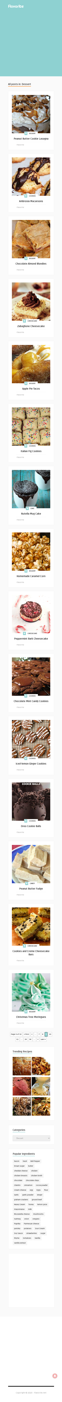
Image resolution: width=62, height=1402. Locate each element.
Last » (43, 1039)
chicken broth (36, 1176)
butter (30, 1166)
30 (30, 1039)
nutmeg (17, 1219)
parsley (17, 1228)
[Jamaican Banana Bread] (22, 1066)
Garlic (16, 1195)
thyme (16, 1238)
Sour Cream (40, 1228)
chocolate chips (32, 1180)
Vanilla (37, 1238)
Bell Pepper (35, 1161)
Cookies (32, 196)
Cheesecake (32, 321)
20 (26, 1039)
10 (50, 1034)
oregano (36, 1219)
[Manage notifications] (55, 1375)
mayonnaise (19, 1209)
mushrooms (38, 1214)
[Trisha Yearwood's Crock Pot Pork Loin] (22, 1107)
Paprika (17, 1224)
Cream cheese (20, 1190)
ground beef (37, 1200)
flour (46, 1190)
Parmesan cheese (31, 1224)
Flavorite (20, 145)
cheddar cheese (21, 1171)
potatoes (27, 1228)
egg (31, 1190)
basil (25, 1161)
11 (17, 1039)
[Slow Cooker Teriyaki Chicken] (41, 1066)
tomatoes (27, 1238)
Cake (32, 508)
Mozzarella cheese (22, 1214)
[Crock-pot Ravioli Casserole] (41, 1107)
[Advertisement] (31, 45)
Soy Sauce (18, 1233)
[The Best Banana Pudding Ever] (41, 1087)
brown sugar (19, 1166)
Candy (32, 883)
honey (31, 1204)
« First (26, 1034)
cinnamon (28, 1185)
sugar (42, 1233)
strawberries (31, 1233)
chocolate (18, 1180)
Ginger (39, 1195)
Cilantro (17, 1185)
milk (30, 1209)
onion (26, 1219)
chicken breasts (20, 1176)
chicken (34, 1171)
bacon (16, 1161)
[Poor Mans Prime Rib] (22, 1087)
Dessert (32, 133)
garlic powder (27, 1195)
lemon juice (42, 1204)
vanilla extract (20, 1243)
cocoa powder (42, 1185)
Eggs (39, 1190)
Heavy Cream (19, 1204)
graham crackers (21, 1200)
